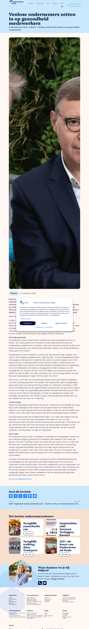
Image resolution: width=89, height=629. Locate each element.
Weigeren (45, 323)
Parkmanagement (15, 610)
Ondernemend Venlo (18, 27)
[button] (11, 496)
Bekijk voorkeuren (61, 323)
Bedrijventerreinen (50, 595)
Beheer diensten (26, 318)
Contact (61, 3)
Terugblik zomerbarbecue (31, 526)
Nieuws (48, 3)
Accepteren (27, 323)
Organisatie (31, 3)
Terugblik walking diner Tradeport (30, 545)
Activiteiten (54, 3)
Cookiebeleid (39, 327)
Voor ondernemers (40, 3)
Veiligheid (65, 595)
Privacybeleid (48, 327)
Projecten (30, 610)
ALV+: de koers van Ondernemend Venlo (68, 545)
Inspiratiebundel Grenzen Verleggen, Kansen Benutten (68, 530)
